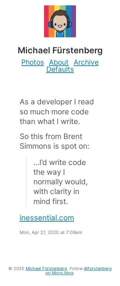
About (59, 62)
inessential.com (47, 217)
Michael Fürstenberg (46, 268)
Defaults (60, 69)
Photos (32, 62)
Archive (86, 62)
